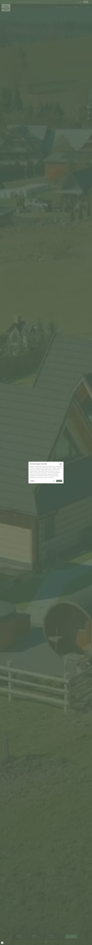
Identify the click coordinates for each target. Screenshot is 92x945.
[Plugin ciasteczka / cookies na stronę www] (60, 464)
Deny (54, 480)
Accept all (59, 480)
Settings (32, 480)
